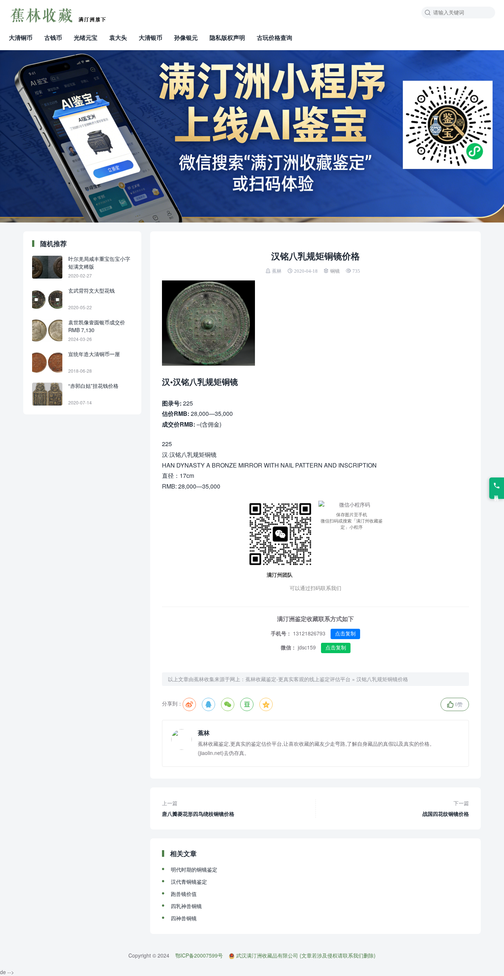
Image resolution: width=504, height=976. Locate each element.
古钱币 (53, 37)
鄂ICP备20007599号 (199, 955)
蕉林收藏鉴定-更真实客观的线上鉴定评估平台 (298, 679)
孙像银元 (186, 37)
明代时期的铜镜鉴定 (194, 869)
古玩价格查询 (274, 37)
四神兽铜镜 (184, 918)
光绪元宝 (85, 37)
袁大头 (118, 37)
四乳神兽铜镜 (186, 906)
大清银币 (150, 37)
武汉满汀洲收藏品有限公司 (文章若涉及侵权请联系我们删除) (306, 955)
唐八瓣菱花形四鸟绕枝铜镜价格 (198, 808)
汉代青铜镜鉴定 (189, 881)
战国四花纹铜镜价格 (445, 808)
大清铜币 (20, 37)
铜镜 (335, 271)
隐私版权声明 (227, 37)
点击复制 (345, 634)
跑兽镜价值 (184, 893)
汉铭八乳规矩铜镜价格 (382, 679)
